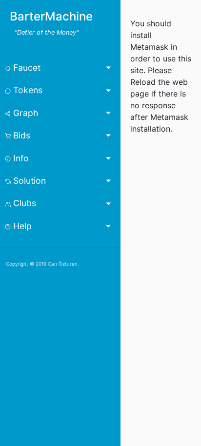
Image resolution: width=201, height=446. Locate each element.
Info (20, 158)
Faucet (25, 67)
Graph (24, 113)
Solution (28, 180)
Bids (20, 135)
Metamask (150, 47)
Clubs (23, 203)
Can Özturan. (63, 264)
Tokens (26, 90)
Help (21, 226)
